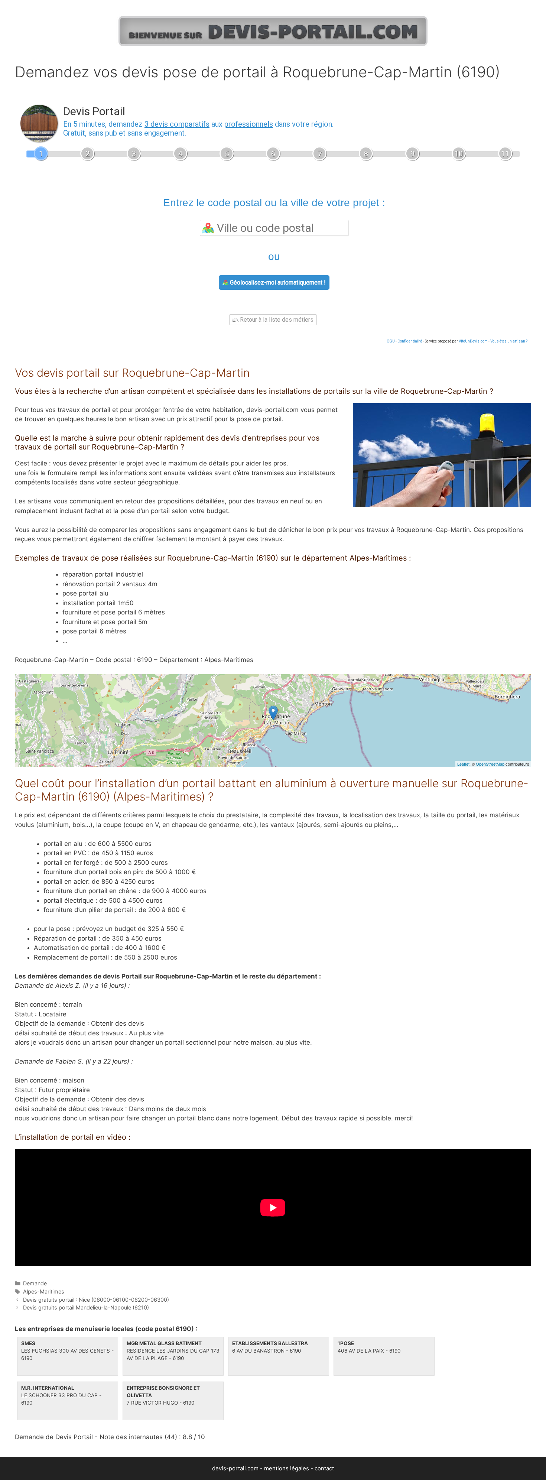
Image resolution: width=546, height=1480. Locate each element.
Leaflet (463, 764)
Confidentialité (409, 341)
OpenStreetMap (490, 764)
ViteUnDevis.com (473, 341)
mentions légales (286, 1468)
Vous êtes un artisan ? (508, 341)
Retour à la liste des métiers (275, 319)
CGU (391, 341)
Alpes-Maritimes (43, 1291)
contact (324, 1468)
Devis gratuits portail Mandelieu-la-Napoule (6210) (86, 1307)
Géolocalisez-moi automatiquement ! (277, 282)
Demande (35, 1283)
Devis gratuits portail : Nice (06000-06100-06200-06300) (96, 1299)
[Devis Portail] (273, 29)
